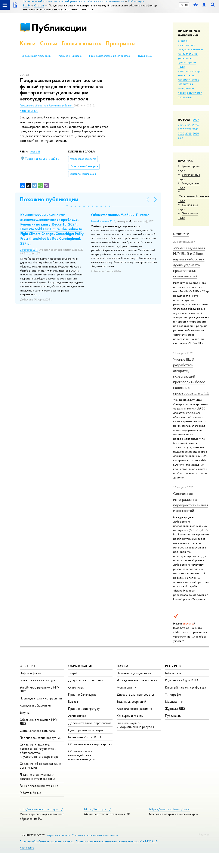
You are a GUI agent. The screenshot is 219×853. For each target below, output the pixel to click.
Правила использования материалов (109, 56)
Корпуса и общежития (35, 705)
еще (180, 138)
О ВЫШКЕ (28, 666)
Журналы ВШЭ (175, 709)
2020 (181, 133)
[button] (67, 206)
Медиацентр (174, 701)
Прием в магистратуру (84, 709)
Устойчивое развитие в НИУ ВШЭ (39, 689)
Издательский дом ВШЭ (181, 680)
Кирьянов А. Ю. (29, 110)
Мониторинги (126, 687)
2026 (181, 125)
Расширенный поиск (70, 56)
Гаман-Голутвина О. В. (103, 221)
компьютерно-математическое (188, 77)
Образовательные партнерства (90, 744)
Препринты (121, 43)
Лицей (72, 673)
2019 (188, 133)
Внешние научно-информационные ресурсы (135, 725)
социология (194, 92)
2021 (195, 129)
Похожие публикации (49, 199)
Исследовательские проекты (137, 680)
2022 (188, 129)
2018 (196, 133)
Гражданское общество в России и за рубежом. (47, 105)
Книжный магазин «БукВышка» (185, 687)
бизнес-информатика (186, 43)
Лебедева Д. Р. (29, 249)
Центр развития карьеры (85, 730)
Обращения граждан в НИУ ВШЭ (38, 722)
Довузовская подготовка (85, 680)
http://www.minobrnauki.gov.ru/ (41, 809)
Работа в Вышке (30, 793)
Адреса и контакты (58, 835)
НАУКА (123, 666)
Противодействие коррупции (40, 738)
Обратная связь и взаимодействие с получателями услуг (82, 755)
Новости (181, 234)
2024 (195, 125)
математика (185, 84)
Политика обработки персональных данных (47, 841)
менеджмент (186, 88)
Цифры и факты (30, 673)
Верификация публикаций (36, 56)
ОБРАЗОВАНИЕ (80, 666)
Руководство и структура (38, 680)
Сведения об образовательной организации (41, 765)
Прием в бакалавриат (83, 694)
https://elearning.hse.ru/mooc (169, 809)
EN (186, 4)
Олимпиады (76, 687)
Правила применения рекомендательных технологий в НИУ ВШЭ (117, 841)
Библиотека (173, 673)
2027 (196, 119)
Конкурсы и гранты (130, 716)
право (182, 92)
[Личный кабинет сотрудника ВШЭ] (204, 5)
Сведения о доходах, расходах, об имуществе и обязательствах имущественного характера (39, 751)
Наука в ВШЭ (144, 56)
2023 (181, 129)
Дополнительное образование (89, 723)
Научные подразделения (134, 673)
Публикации (59, 27)
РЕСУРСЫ (173, 666)
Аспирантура (77, 716)
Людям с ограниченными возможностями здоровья (37, 776)
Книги (28, 43)
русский (35, 151)
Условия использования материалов (95, 835)
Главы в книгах (81, 43)
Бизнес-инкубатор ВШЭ (84, 737)
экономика (185, 97)
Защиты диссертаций (131, 701)
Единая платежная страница (39, 786)
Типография (173, 694)
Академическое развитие (134, 709)
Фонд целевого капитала (37, 731)
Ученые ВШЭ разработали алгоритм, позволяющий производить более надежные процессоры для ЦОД (191, 376)
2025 (188, 125)
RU (181, 4)
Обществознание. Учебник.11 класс (120, 214)
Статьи (49, 43)
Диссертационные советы (135, 694)
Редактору (203, 834)
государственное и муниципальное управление (190, 53)
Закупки (25, 712)
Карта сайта (27, 847)
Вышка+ (73, 701)
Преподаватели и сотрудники (41, 698)
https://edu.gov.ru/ (97, 809)
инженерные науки (190, 71)
